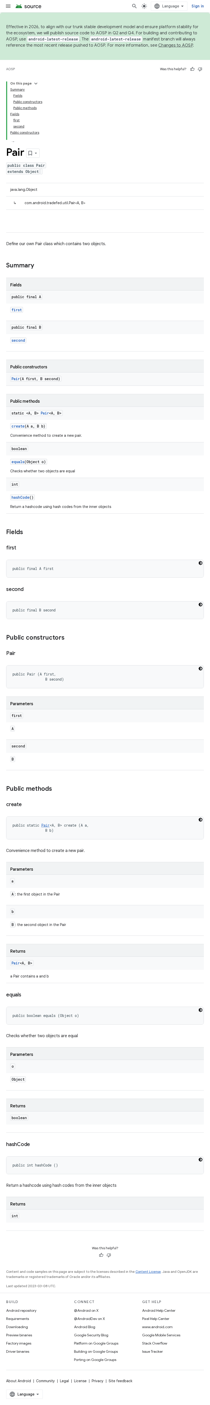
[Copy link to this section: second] (29, 590)
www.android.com (157, 1327)
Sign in (198, 6)
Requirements (17, 1318)
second (18, 340)
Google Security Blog (91, 1335)
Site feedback (120, 1381)
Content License (148, 1271)
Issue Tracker (152, 1351)
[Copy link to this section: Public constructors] (70, 638)
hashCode (20, 497)
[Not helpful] (200, 69)
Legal (64, 1381)
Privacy (97, 1381)
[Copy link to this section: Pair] (20, 654)
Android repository (21, 1310)
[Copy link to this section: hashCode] (35, 1145)
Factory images (18, 1343)
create (18, 426)
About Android (18, 1381)
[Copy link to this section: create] (27, 805)
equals (18, 461)
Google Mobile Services (161, 1335)
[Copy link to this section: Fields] (28, 532)
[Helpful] (192, 69)
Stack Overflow (154, 1343)
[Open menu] (8, 6)
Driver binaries (17, 1351)
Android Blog (84, 1327)
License (80, 1381)
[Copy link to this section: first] (21, 548)
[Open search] (134, 6)
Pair (16, 378)
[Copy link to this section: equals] (26, 995)
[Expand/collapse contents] (36, 83)
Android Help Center (158, 1310)
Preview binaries (19, 1335)
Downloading (17, 1327)
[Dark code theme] (200, 563)
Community (45, 1381)
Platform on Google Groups (96, 1343)
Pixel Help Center (155, 1318)
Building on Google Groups (96, 1351)
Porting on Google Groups (95, 1359)
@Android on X (86, 1310)
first (17, 309)
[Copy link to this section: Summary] (39, 266)
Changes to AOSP (175, 45)
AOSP (10, 69)
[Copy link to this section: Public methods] (57, 789)
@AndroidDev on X (89, 1318)
